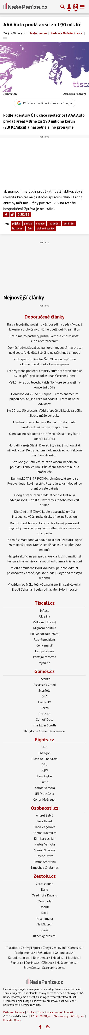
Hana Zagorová (44, 827)
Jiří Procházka (44, 793)
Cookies (31, 1012)
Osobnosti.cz (44, 808)
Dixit (44, 913)
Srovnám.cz (32, 967)
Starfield (44, 690)
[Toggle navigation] (82, 7)
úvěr (30, 228)
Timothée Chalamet (44, 867)
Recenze (44, 679)
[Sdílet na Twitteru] (12, 214)
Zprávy (25, 948)
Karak (44, 930)
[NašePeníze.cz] (25, 7)
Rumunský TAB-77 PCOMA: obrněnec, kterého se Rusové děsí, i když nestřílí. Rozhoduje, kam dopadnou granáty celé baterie (44, 483)
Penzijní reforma (44, 657)
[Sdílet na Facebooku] (6, 214)
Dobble (45, 907)
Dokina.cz (32, 962)
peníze (28, 223)
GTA (44, 696)
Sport (36, 948)
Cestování (59, 948)
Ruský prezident (44, 639)
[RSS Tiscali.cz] (48, 1027)
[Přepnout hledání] (62, 7)
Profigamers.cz (24, 953)
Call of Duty (44, 719)
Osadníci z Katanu (44, 895)
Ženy (46, 948)
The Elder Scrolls (45, 725)
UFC (44, 747)
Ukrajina (44, 616)
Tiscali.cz (45, 603)
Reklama (8, 1012)
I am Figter (44, 776)
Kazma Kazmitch (45, 833)
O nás (17, 1020)
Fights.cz (44, 739)
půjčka (16, 223)
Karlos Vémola (44, 788)
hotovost (18, 228)
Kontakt (68, 1012)
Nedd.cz (58, 957)
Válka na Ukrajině (44, 622)
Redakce (20, 1012)
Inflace (44, 610)
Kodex (59, 1012)
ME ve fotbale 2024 (44, 634)
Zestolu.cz (45, 876)
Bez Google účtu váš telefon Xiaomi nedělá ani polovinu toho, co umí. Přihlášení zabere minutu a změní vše (44, 467)
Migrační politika (44, 628)
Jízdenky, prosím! (44, 936)
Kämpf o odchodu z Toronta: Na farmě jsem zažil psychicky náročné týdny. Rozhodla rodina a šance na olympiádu (44, 528)
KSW (44, 770)
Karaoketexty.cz (19, 957)
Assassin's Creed (45, 685)
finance (40, 223)
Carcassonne (44, 884)
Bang (44, 889)
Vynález (44, 663)
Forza (45, 708)
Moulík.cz (72, 957)
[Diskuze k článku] (5, 38)
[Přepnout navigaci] (69, 7)
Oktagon (44, 753)
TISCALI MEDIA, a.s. (41, 1016)
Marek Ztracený (44, 850)
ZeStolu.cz (44, 953)
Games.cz (44, 671)
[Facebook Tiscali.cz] (40, 1027)
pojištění (69, 223)
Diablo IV (44, 702)
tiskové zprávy (45, 228)
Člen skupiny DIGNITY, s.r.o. (69, 1016)
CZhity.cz (47, 962)
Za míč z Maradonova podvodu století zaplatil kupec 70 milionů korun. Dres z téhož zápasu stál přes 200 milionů (44, 545)
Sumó (44, 782)
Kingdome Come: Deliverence (44, 731)
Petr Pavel (44, 821)
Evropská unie (44, 651)
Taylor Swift (44, 856)
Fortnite (44, 714)
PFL (44, 764)
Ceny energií (44, 645)
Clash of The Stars (44, 759)
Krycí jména (44, 918)
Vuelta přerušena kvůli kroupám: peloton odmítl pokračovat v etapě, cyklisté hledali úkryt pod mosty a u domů (44, 573)
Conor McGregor (44, 799)
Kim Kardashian (44, 838)
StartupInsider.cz (53, 967)
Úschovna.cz (41, 957)
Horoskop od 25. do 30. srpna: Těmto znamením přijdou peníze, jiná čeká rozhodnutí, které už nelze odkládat (45, 399)
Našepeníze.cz (67, 962)
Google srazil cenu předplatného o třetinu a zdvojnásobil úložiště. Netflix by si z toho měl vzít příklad (44, 500)
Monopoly (44, 901)
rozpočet (54, 223)
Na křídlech (44, 924)
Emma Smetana (45, 862)
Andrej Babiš (44, 815)
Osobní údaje (45, 1012)
